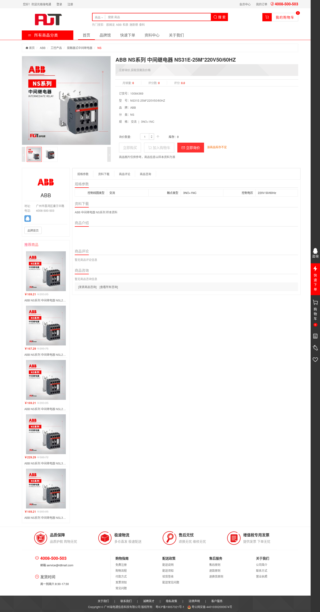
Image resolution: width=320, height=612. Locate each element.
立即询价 (192, 147)
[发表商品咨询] (87, 287)
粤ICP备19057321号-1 (170, 607)
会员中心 (245, 4)
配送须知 (168, 570)
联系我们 (126, 601)
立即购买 (130, 147)
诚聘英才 (148, 601)
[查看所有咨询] (109, 287)
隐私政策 (171, 601)
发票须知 (121, 582)
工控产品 (56, 48)
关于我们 (176, 35)
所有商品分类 (45, 35)
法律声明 (194, 601)
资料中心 (152, 35)
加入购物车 (161, 147)
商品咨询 (145, 174)
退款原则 (214, 570)
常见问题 (121, 588)
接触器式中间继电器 (79, 48)
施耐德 (134, 24)
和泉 (125, 24)
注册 (70, 4)
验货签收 (168, 576)
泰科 (142, 24)
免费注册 (121, 565)
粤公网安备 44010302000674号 (211, 607)
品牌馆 (105, 35)
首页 (86, 35)
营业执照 (261, 576)
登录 (59, 4)
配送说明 (168, 565)
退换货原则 (216, 576)
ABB (119, 24)
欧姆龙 (110, 24)
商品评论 (124, 174)
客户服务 (217, 601)
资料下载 (103, 174)
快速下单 (127, 35)
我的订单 (261, 4)
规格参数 (83, 174)
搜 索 (221, 17)
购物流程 (121, 570)
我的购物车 (285, 17)
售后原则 (214, 565)
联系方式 (261, 570)
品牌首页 (33, 230)
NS (99, 48)
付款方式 (121, 576)
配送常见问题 (170, 582)
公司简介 (261, 565)
